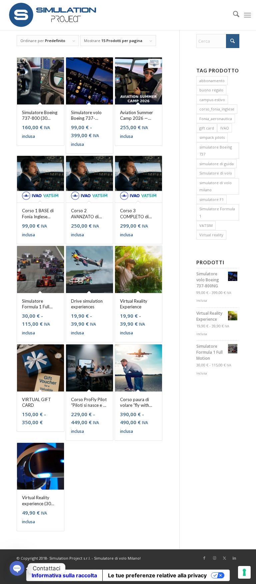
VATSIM (206, 225)
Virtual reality (211, 234)
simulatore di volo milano (215, 186)
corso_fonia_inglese (216, 108)
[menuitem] (232, 15)
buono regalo (211, 89)
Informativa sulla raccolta (64, 575)
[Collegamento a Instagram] (214, 558)
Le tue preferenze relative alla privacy (157, 575)
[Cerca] (232, 15)
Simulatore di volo (215, 173)
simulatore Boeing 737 (215, 150)
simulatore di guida (216, 163)
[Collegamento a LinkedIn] (234, 558)
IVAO (224, 127)
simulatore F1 (211, 199)
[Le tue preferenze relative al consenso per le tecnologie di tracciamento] (244, 572)
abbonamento (212, 80)
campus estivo (212, 99)
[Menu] (247, 15)
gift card (206, 127)
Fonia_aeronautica (215, 118)
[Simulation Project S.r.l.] (52, 15)
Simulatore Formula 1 (217, 212)
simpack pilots (212, 137)
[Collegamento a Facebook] (204, 558)
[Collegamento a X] (224, 558)
